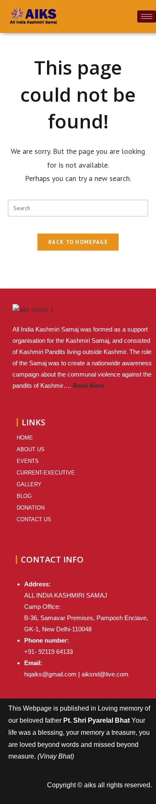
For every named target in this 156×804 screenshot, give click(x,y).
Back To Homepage (78, 242)
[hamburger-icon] (146, 16)
